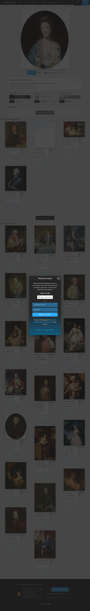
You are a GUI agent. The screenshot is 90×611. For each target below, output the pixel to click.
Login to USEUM (46, 314)
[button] (45, 297)
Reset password (49, 330)
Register (38, 330)
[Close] (58, 278)
